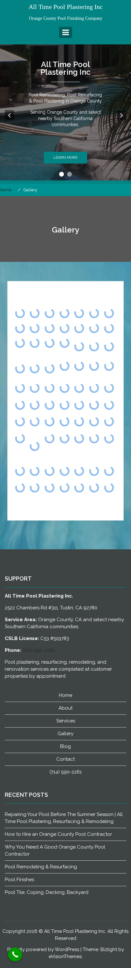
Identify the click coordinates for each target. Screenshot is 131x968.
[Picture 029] (20, 368)
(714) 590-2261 (39, 650)
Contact (65, 759)
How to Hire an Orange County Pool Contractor (58, 834)
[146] (79, 438)
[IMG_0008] (20, 438)
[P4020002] (50, 388)
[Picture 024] (50, 368)
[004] (50, 488)
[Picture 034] (109, 346)
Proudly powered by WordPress (43, 949)
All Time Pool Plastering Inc (66, 6)
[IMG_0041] (79, 422)
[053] (35, 471)
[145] (94, 438)
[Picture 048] (94, 346)
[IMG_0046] (35, 422)
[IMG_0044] (50, 422)
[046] (64, 471)
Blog (65, 746)
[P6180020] (109, 366)
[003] (64, 488)
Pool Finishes (19, 879)
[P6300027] (64, 366)
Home (65, 695)
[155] (50, 438)
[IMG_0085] (50, 405)
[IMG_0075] (64, 405)
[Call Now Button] (15, 955)
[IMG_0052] (20, 422)
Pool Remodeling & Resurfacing (41, 867)
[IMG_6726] (35, 405)
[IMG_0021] (109, 422)
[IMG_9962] (79, 388)
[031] (94, 471)
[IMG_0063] (94, 405)
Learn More (65, 157)
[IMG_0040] (94, 422)
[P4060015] (35, 388)
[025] (109, 471)
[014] (20, 488)
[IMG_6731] (20, 405)
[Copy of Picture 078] (35, 446)
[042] (94, 488)
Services (65, 721)
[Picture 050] (79, 346)
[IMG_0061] (109, 405)
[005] (35, 488)
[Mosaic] (64, 388)
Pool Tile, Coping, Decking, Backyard (46, 892)
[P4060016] (20, 388)
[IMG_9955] (109, 388)
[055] (20, 471)
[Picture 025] (35, 368)
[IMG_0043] (64, 422)
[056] (109, 438)
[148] (64, 438)
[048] (50, 471)
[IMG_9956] (94, 388)
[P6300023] (94, 366)
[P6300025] (79, 366)
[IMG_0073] (79, 405)
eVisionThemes (65, 956)
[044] (79, 471)
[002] (79, 488)
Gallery (65, 733)
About (65, 708)
